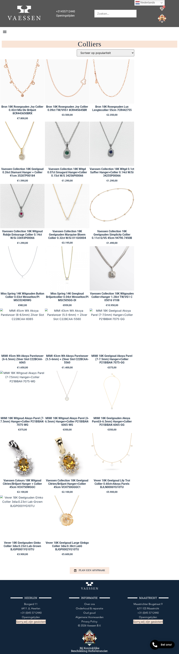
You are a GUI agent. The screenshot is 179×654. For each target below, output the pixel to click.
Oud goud (89, 613)
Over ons (89, 604)
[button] (5, 32)
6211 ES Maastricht (148, 609)
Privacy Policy (89, 622)
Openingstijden (31, 617)
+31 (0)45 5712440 (31, 613)
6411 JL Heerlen (31, 609)
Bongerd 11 (31, 604)
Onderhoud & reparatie (89, 609)
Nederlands (147, 2)
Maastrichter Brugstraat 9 (148, 604)
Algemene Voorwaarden (89, 617)
